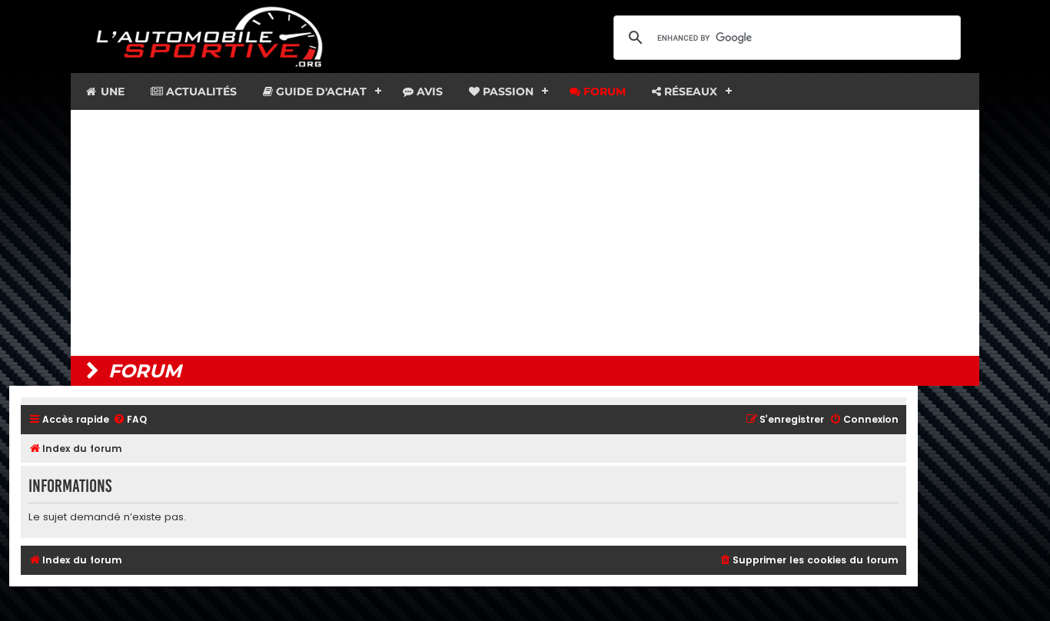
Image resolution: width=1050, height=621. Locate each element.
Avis (428, 91)
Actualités (200, 91)
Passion (506, 91)
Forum (603, 91)
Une (111, 91)
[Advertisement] (525, 232)
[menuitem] (130, 420)
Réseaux (689, 91)
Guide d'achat (320, 91)
